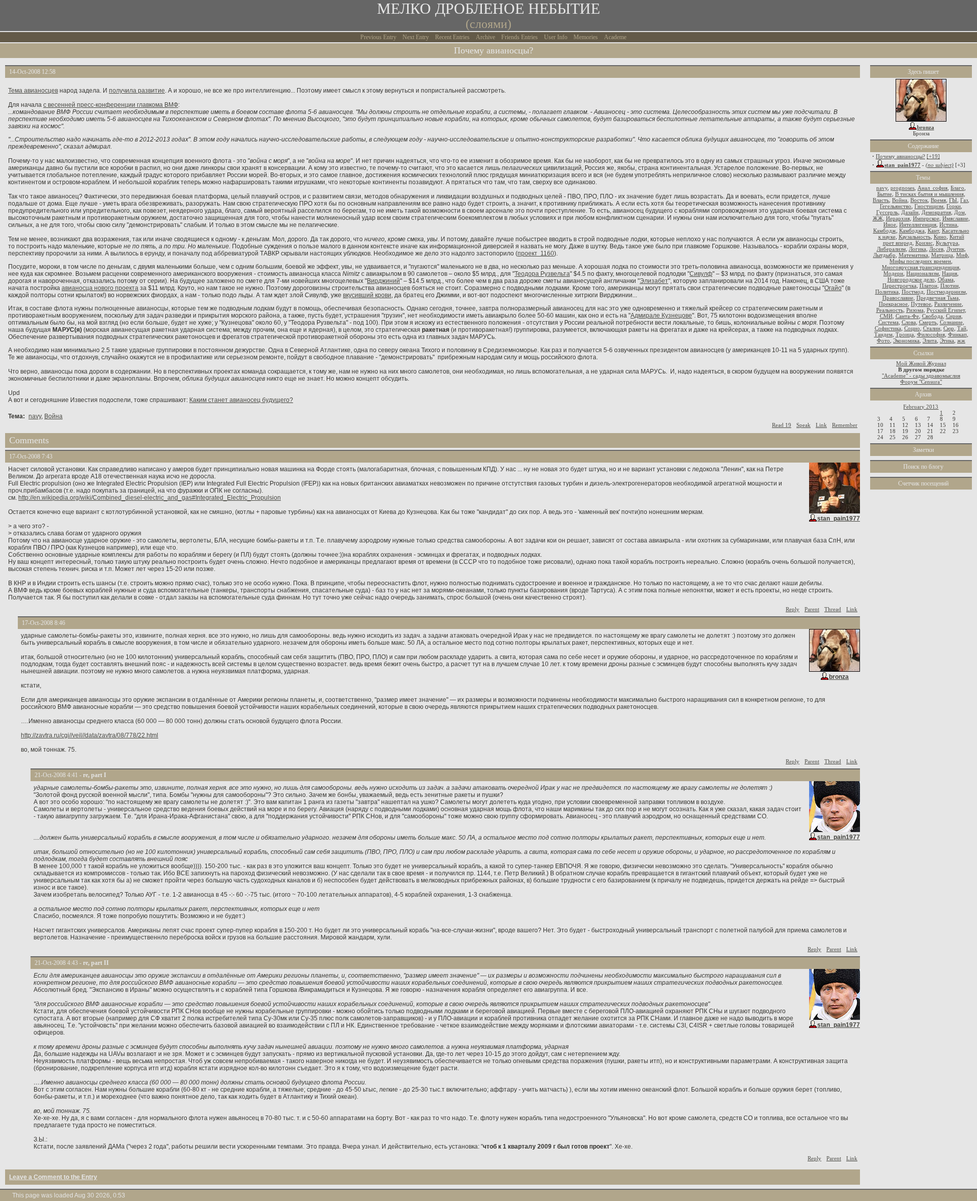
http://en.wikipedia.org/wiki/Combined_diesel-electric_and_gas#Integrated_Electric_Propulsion (149, 497)
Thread (832, 609)
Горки (953, 206)
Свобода (932, 316)
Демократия (936, 212)
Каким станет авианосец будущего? (241, 400)
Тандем (883, 334)
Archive (485, 37)
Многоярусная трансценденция (920, 267)
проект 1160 (536, 253)
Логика (917, 249)
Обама (946, 279)
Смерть (928, 322)
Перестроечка (899, 285)
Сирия (953, 316)
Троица (905, 334)
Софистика (888, 328)
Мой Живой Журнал (921, 363)
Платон (928, 285)
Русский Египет (946, 310)
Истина (948, 224)
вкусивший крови (367, 295)
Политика (887, 292)
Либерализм (891, 249)
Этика (947, 340)
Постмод (913, 292)
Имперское (926, 218)
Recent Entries (452, 37)
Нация (949, 273)
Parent (811, 609)
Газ (964, 200)
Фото (883, 340)
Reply (792, 609)
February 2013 (920, 407)
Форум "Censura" (921, 382)
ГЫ (953, 200)
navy (34, 416)
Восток (919, 200)
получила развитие (137, 90)
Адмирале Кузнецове (661, 315)
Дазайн (909, 212)
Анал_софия (932, 188)
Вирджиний (383, 280)
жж (961, 340)
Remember (844, 425)
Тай (961, 328)
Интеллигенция (917, 224)
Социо (912, 328)
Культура (947, 243)
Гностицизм (928, 206)
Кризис (924, 243)
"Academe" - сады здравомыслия (921, 376)
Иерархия (898, 218)
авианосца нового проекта (100, 288)
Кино (940, 237)
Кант (933, 230)
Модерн (893, 273)
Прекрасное (893, 304)
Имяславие (955, 218)
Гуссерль (887, 212)
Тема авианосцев (33, 90)
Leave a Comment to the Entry (53, 1177)
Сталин (931, 328)
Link (821, 425)
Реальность (889, 310)
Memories (585, 37)
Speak (803, 425)
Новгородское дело (911, 279)
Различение (948, 304)
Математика (913, 255)
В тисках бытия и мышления (929, 194)
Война (53, 416)
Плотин (949, 285)
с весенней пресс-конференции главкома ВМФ (110, 104)
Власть (881, 200)
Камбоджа (912, 230)
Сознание (951, 322)
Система (888, 322)
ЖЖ (878, 218)
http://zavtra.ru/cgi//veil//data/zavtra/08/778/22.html (89, 735)
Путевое (921, 304)
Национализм (922, 273)
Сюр (948, 328)
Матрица (942, 255)
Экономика (906, 340)
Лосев (936, 249)
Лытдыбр (884, 255)
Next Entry (416, 37)
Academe (615, 37)
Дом (959, 212)
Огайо (833, 288)
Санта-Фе (907, 316)
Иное (889, 224)
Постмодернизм (946, 292)
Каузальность (915, 237)
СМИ (886, 316)
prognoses (902, 188)
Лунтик (955, 249)
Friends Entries (519, 37)
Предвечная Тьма (937, 298)
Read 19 (781, 425)
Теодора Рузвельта (542, 273)
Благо (957, 188)
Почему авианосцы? (900, 156)
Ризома (915, 310)
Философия (931, 334)
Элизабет (654, 280)
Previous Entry (378, 37)
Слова (909, 322)
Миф (962, 255)
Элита (930, 340)
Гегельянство (895, 206)
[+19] (933, 156)
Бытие (884, 194)
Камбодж (884, 230)
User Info (555, 37)
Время (938, 200)
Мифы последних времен (920, 261)
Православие (897, 298)
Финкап (957, 334)
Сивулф (700, 273)
